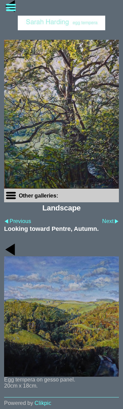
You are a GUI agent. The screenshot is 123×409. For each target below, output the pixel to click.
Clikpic (43, 403)
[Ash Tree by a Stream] (61, 114)
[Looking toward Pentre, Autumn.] (61, 316)
